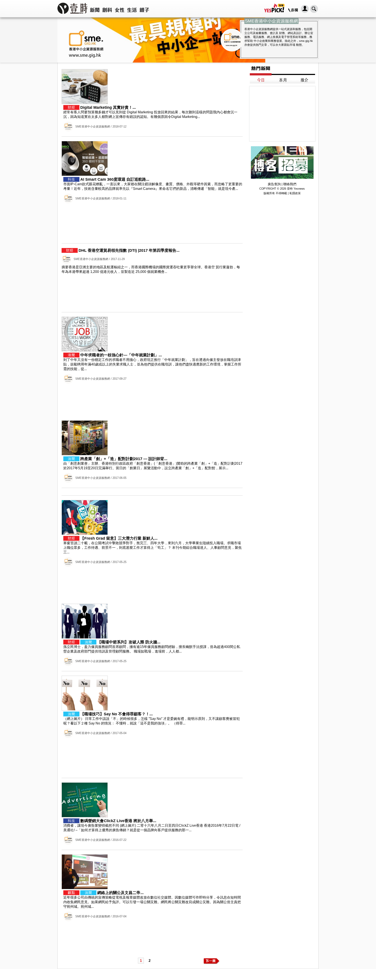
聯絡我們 (289, 184)
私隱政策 (295, 193)
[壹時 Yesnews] (72, 15)
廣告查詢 (274, 184)
